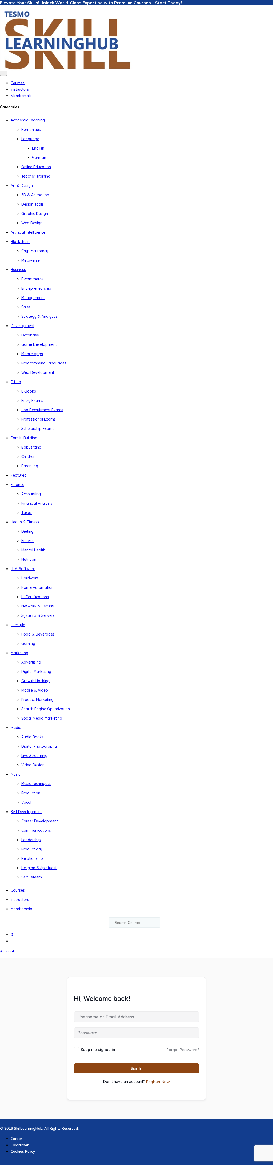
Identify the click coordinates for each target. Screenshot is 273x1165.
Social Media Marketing (41, 718)
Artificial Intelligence (28, 232)
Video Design (33, 765)
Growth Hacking (35, 680)
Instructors (20, 89)
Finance (17, 484)
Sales (26, 307)
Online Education (36, 166)
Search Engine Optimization (45, 709)
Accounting (31, 494)
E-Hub (16, 381)
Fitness (27, 540)
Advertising (31, 662)
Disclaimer (20, 1145)
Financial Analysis (36, 503)
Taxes (26, 512)
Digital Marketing (36, 671)
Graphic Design (34, 213)
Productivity (31, 849)
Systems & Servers (38, 615)
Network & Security (38, 606)
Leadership (31, 839)
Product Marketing (37, 699)
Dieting (27, 531)
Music (15, 774)
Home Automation (37, 587)
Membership (21, 95)
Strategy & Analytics (39, 316)
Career (16, 1138)
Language (30, 138)
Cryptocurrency (34, 251)
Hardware (30, 578)
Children (28, 456)
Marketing (19, 652)
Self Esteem (31, 877)
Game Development (39, 344)
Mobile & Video (34, 690)
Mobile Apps (32, 353)
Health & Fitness (25, 522)
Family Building (24, 438)
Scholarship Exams (37, 428)
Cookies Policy (23, 1151)
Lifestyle (18, 624)
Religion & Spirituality (40, 867)
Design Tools (32, 204)
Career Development (39, 821)
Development (22, 325)
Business (18, 269)
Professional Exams (38, 419)
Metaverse (30, 260)
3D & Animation (35, 195)
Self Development (26, 811)
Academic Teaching (28, 120)
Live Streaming (34, 755)
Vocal (26, 802)
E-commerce (32, 279)
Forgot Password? (183, 1049)
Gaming (28, 643)
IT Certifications (35, 596)
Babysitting (31, 447)
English (38, 148)
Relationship (32, 858)
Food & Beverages (38, 634)
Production (30, 793)
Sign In (136, 1068)
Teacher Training (35, 176)
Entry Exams (32, 400)
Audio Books (32, 737)
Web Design (31, 223)
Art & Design (22, 185)
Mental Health (33, 550)
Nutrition (28, 559)
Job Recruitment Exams (42, 409)
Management (33, 297)
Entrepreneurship (36, 288)
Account (7, 951)
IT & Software (23, 568)
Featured (19, 475)
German (39, 157)
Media (16, 727)
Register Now (158, 1081)
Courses (18, 82)
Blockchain (20, 241)
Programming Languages (43, 363)
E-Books (28, 391)
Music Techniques (36, 783)
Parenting (29, 466)
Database (30, 335)
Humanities (31, 129)
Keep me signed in (98, 1049)
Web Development (37, 372)
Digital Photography (39, 746)
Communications (36, 830)
